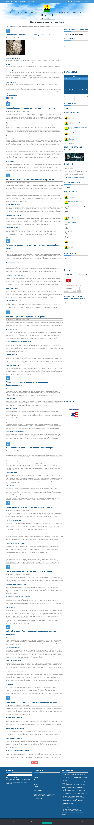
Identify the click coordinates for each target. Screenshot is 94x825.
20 (76, 87)
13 (76, 85)
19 (72, 87)
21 (79, 87)
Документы (36, 786)
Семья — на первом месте (72, 222)
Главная (12, 12)
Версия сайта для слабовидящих (75, 34)
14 (79, 85)
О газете (28, 1)
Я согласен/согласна (47, 823)
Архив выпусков (22, 1)
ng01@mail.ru (41, 799)
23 (86, 87)
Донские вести (29, 12)
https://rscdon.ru (10, 93)
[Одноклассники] (9, 98)
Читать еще (34, 762)
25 (69, 89)
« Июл (66, 93)
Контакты (36, 784)
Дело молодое (70, 217)
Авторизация (77, 1)
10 (66, 85)
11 (69, 85)
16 (86, 85)
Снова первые (70, 240)
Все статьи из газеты (69, 143)
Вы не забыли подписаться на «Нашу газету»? (75, 177)
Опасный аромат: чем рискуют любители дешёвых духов (77, 116)
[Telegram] (12, 98)
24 (66, 89)
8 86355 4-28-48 (39, 798)
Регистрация (85, 1)
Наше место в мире (71, 231)
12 (72, 85)
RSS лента (67, 108)
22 (82, 87)
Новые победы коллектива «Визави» (74, 196)
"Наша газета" (10, 37)
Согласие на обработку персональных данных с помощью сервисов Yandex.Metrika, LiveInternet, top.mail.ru (18, 779)
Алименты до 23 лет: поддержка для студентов (76, 132)
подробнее (32, 821)
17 (66, 87)
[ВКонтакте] (7, 98)
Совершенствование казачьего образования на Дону (77, 206)
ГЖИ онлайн (70, 246)
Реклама (33, 1)
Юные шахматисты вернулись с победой (75, 201)
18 (69, 87)
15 (82, 85)
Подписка (36, 781)
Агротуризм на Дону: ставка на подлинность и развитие (77, 122)
